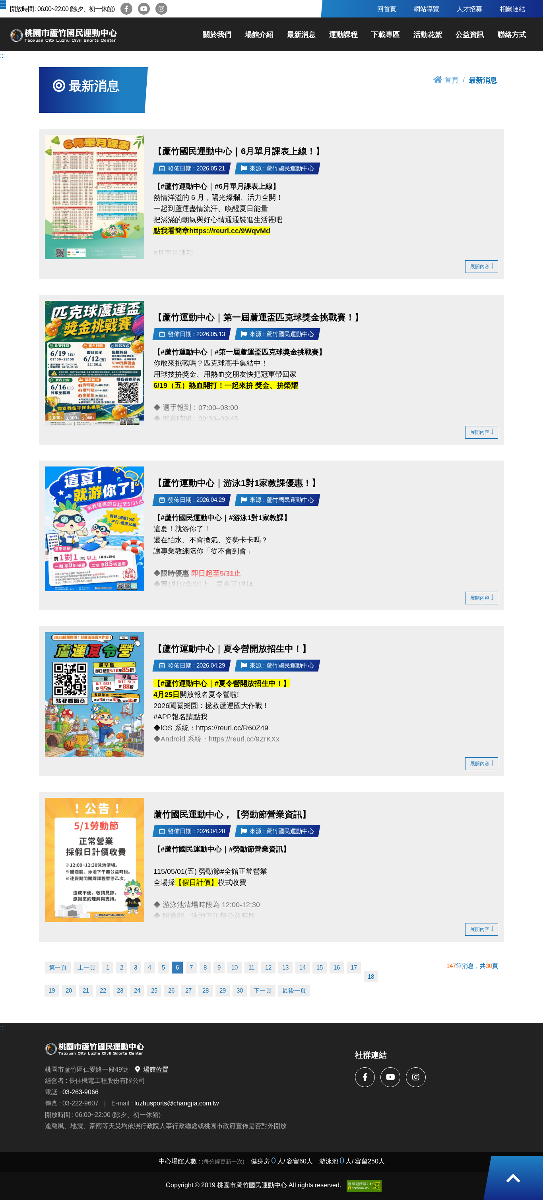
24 (137, 990)
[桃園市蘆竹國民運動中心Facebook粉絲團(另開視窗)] (126, 9)
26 (171, 990)
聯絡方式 (512, 34)
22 (103, 990)
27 (188, 990)
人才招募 (469, 8)
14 (302, 967)
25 (154, 990)
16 (337, 967)
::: (2, 4)
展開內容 (479, 266)
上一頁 (86, 967)
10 (234, 967)
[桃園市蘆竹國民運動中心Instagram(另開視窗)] (161, 9)
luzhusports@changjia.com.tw (176, 1103)
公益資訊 (470, 34)
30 (240, 990)
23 (120, 990)
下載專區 (385, 34)
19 (51, 990)
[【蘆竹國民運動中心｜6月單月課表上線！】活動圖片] (94, 197)
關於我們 (217, 34)
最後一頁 (294, 990)
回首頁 (386, 8)
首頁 (451, 80)
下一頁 (263, 990)
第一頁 (58, 967)
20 (69, 990)
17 (354, 967)
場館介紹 (259, 34)
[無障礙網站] (364, 1186)
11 (251, 967)
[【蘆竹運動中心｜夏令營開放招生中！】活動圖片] (94, 694)
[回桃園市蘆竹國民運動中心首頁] (63, 35)
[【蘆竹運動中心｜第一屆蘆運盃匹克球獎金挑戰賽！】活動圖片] (94, 363)
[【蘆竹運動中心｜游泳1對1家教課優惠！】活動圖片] (94, 528)
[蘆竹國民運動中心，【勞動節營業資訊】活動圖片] (94, 860)
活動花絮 (427, 34)
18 (371, 976)
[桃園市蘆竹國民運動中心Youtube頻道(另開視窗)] (144, 9)
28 (205, 990)
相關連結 (512, 8)
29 (222, 990)
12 (268, 967)
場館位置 (156, 1069)
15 (319, 967)
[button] (513, 1178)
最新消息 (301, 34)
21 (86, 990)
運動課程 (343, 34)
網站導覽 (426, 8)
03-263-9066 (80, 1091)
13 (285, 967)
